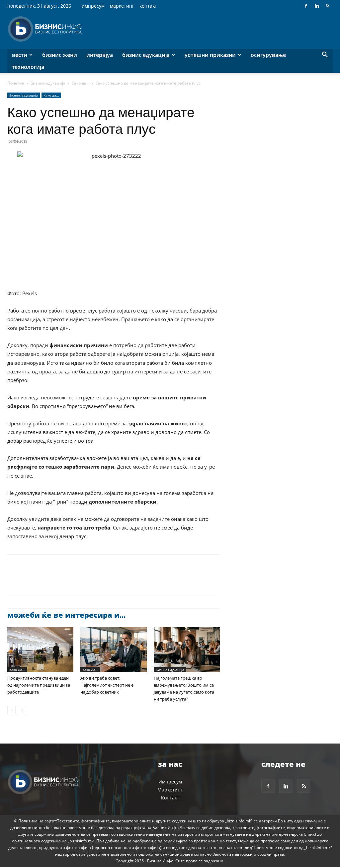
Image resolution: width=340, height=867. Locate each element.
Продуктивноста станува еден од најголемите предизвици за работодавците (38, 685)
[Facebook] (306, 6)
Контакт (148, 6)
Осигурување (268, 55)
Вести (19, 55)
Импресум (93, 6)
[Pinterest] (44, 580)
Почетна (15, 83)
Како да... (80, 83)
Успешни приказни (210, 55)
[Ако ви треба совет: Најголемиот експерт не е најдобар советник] (113, 649)
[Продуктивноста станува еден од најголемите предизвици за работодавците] (40, 649)
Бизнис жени (59, 55)
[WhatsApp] (59, 580)
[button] (325, 55)
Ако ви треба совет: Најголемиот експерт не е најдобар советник (106, 685)
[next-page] (22, 710)
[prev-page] (11, 710)
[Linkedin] (317, 6)
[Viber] (90, 580)
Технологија (28, 67)
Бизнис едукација (146, 55)
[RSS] (328, 6)
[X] (29, 580)
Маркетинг (122, 6)
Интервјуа (99, 55)
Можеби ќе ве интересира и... (66, 615)
